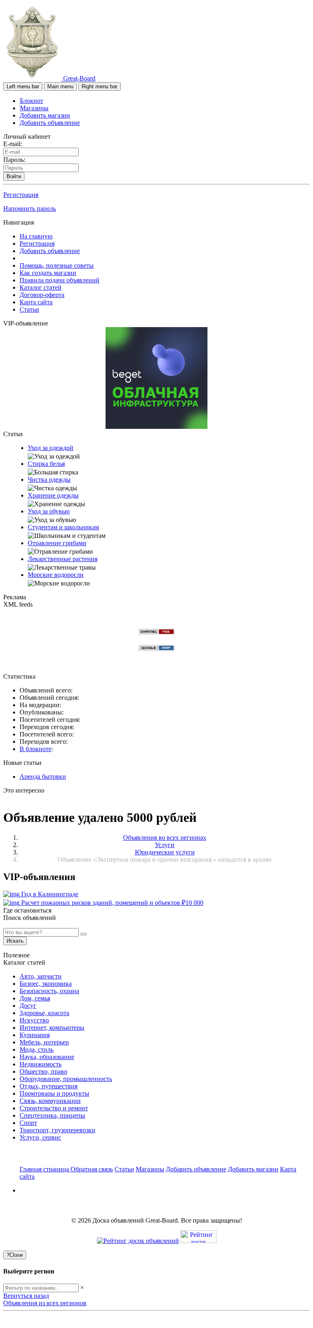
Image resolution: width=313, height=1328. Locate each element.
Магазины (34, 108)
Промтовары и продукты (54, 1093)
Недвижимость (41, 1064)
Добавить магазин (45, 115)
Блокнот (31, 100)
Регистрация (20, 194)
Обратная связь (92, 1169)
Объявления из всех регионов (44, 1303)
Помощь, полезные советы (57, 265)
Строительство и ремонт (54, 1108)
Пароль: (14, 159)
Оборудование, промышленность (66, 1078)
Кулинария (35, 1034)
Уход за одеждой (50, 447)
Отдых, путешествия (48, 1086)
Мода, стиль (36, 1049)
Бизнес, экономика (46, 983)
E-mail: (12, 143)
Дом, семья (35, 998)
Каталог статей (41, 287)
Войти (14, 176)
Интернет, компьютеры (52, 1027)
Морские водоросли (56, 574)
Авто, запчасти (41, 976)
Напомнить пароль (29, 208)
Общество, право (43, 1071)
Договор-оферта (42, 294)
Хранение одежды (53, 495)
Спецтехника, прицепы (52, 1115)
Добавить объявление (50, 122)
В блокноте (35, 748)
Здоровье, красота (44, 1012)
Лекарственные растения (62, 558)
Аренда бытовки (43, 776)
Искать (15, 941)
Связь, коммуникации (50, 1100)
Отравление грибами (57, 543)
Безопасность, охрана (49, 990)
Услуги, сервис (40, 1137)
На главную (36, 236)
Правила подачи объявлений (59, 280)
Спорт (28, 1122)
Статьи (29, 309)
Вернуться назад (26, 1295)
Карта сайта (36, 302)
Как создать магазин (48, 272)
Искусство (34, 1020)
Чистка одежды (49, 479)
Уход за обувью (49, 511)
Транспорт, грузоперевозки (57, 1130)
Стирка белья (46, 463)
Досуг (28, 1005)
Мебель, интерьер (44, 1042)
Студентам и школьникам (63, 527)
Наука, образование (47, 1056)
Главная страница (45, 1169)
